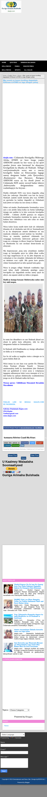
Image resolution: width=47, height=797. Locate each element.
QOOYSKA (13, 62)
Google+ (40, 443)
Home (4, 62)
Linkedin (7, 445)
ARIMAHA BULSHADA (28, 62)
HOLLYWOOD (6, 66)
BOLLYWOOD (6, 70)
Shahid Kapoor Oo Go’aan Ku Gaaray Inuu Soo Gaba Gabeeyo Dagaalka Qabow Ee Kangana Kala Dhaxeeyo (28, 586)
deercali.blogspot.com (27, 427)
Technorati (15, 445)
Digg (22, 445)
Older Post (35, 455)
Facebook (24, 443)
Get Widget (38, 427)
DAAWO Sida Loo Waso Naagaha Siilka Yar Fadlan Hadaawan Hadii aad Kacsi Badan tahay (28, 601)
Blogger (28, 717)
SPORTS (17, 70)
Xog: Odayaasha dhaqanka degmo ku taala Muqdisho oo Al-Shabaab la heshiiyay (28, 616)
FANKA (17, 66)
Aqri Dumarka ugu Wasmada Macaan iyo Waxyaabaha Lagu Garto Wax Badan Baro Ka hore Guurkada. (28, 644)
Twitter (32, 443)
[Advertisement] (23, 36)
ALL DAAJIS (28, 70)
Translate (18, 738)
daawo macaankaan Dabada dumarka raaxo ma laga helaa (28, 630)
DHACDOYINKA (28, 66)
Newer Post (12, 455)
